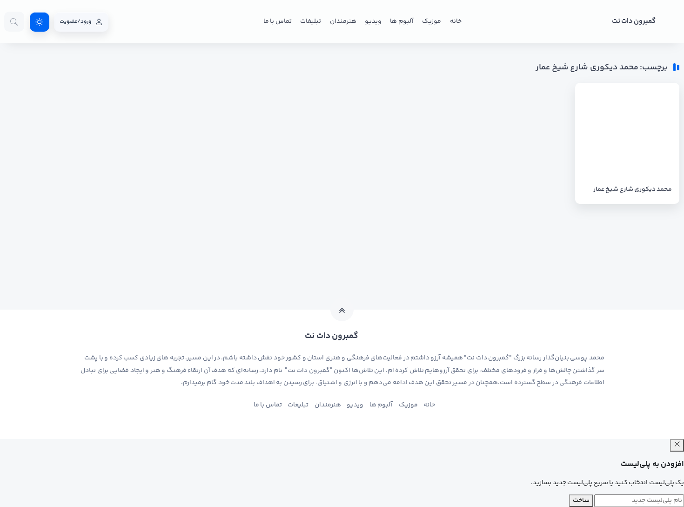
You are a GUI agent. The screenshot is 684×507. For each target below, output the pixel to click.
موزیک (431, 21)
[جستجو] (14, 22)
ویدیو (373, 21)
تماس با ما (277, 21)
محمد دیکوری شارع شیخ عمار (632, 190)
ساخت (581, 500)
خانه (456, 21)
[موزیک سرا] (39, 22)
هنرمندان (343, 21)
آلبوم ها (401, 21)
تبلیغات (310, 21)
